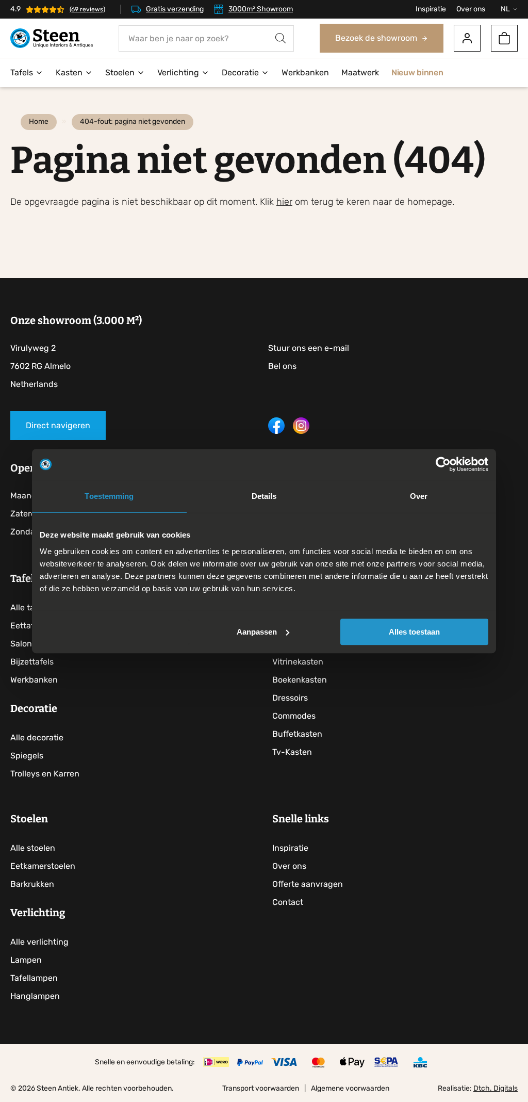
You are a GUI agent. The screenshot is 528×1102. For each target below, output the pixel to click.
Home (38, 121)
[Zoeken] (280, 38)
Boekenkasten (299, 680)
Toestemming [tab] (109, 496)
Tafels (21, 72)
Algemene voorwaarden (350, 1088)
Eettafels (27, 625)
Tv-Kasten (292, 752)
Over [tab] (418, 496)
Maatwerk (360, 72)
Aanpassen (257, 631)
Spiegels (26, 755)
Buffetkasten (297, 734)
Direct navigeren (58, 425)
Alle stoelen (32, 848)
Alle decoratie (36, 737)
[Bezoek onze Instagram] (301, 431)
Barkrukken (32, 884)
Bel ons (282, 366)
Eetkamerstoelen (42, 866)
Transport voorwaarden (260, 1088)
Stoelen (120, 72)
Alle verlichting (39, 942)
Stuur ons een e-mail (308, 348)
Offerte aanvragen (307, 884)
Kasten (69, 72)
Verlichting (178, 72)
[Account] (467, 38)
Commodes (294, 716)
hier (284, 201)
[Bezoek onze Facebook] (276, 431)
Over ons (470, 9)
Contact (287, 902)
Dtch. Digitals (495, 1088)
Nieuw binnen (417, 72)
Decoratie (240, 72)
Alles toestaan (414, 631)
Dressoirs (290, 698)
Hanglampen (35, 996)
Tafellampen (34, 978)
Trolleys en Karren (44, 774)
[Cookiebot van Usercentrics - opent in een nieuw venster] (443, 464)
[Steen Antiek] (51, 38)
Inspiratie (431, 9)
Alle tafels (29, 607)
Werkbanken (305, 72)
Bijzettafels (32, 662)
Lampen (26, 960)
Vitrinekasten (297, 662)
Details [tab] (264, 496)
